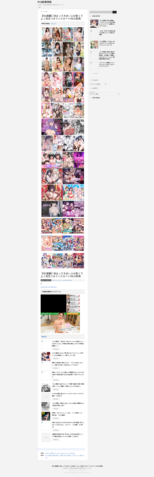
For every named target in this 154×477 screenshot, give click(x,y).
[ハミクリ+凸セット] (68, 268)
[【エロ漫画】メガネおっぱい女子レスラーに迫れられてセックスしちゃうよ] (94, 48)
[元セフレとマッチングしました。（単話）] (68, 117)
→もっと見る (94, 73)
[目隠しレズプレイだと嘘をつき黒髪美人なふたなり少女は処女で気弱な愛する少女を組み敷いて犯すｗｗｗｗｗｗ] (45, 379)
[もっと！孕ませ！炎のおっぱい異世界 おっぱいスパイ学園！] (46, 234)
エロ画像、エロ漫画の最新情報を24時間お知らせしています (77, 468)
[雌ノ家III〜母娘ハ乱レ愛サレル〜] (73, 151)
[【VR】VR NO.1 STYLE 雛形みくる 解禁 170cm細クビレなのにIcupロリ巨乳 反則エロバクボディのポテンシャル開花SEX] (68, 56)
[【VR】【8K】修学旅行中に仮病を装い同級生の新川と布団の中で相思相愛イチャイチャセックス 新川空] (57, 56)
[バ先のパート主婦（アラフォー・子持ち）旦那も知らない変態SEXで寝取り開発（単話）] (68, 102)
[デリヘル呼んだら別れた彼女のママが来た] (73, 167)
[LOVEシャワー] (46, 86)
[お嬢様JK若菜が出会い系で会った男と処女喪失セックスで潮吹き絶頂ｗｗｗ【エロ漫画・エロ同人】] (45, 441)
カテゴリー (92, 92)
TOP (39, 7)
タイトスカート (59, 280)
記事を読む (55, 349)
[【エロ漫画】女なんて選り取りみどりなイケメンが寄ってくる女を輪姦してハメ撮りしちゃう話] (45, 360)
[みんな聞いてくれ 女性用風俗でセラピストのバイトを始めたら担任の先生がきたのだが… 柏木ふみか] (46, 71)
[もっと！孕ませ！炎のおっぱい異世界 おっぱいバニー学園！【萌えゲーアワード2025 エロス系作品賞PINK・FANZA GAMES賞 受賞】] (78, 234)
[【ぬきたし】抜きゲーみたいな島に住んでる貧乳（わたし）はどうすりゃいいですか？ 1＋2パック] (57, 251)
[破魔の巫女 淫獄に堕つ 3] (73, 183)
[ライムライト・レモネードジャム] (68, 234)
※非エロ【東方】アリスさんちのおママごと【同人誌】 (60, 453)
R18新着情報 (44, 2)
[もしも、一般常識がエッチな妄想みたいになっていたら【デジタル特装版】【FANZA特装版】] (46, 117)
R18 (53, 280)
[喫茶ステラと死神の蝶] (46, 268)
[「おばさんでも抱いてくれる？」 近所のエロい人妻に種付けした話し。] (57, 41)
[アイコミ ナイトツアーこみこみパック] (57, 268)
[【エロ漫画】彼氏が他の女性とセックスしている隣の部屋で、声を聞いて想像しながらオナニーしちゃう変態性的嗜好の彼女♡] (94, 58)
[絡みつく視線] (57, 117)
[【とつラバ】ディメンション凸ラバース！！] (68, 251)
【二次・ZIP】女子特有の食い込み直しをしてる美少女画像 (107, 32)
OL (54, 280)
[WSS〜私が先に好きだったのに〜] (52, 183)
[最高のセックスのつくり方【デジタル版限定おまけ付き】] (57, 86)
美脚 (68, 280)
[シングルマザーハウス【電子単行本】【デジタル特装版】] (57, 102)
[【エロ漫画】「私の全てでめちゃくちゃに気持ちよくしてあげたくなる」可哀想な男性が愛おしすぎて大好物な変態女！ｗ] (45, 348)
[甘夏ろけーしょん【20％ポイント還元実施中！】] (57, 234)
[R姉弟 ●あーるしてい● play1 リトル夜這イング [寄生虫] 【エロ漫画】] (45, 420)
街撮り (70, 280)
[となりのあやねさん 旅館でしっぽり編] (52, 151)
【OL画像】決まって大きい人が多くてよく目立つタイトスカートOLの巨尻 (77, 466)
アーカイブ (92, 84)
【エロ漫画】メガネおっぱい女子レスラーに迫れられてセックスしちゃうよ (107, 43)
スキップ (53, 23)
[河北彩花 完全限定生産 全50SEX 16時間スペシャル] (68, 71)
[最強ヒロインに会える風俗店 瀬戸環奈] (78, 41)
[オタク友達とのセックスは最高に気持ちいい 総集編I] (52, 134)
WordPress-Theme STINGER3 (77, 470)
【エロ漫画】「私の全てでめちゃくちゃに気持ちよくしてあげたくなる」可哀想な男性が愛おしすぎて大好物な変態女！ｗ (68, 344)
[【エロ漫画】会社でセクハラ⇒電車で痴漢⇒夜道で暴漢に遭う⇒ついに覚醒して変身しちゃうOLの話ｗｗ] (45, 391)
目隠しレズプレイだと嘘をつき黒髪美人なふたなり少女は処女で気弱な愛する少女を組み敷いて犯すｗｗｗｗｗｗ (68, 375)
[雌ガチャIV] (73, 134)
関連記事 (44, 336)
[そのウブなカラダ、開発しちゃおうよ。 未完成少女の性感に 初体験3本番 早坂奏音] (78, 56)
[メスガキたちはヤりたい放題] (78, 117)
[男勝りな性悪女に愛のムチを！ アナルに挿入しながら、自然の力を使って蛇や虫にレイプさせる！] (45, 369)
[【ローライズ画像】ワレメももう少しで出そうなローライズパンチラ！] (94, 69)
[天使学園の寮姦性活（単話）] (78, 86)
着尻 (65, 280)
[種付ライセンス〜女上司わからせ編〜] (52, 167)
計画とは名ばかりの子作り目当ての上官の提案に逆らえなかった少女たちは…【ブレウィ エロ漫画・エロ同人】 (68, 425)
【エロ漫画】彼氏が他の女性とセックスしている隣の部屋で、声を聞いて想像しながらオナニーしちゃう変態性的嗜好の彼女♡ (107, 55)
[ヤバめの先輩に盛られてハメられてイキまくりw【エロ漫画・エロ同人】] (45, 400)
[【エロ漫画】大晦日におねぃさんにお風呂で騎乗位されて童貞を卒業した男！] (45, 410)
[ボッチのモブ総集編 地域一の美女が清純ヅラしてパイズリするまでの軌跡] (52, 200)
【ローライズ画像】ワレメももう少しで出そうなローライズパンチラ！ (107, 64)
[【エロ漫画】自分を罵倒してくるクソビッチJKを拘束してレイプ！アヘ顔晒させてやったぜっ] (94, 27)
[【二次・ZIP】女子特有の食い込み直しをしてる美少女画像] (94, 37)
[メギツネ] (52, 216)
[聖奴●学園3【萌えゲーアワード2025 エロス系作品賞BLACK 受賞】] (78, 268)
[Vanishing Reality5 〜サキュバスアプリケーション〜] (73, 216)
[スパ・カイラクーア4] (73, 200)
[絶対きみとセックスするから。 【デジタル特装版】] (46, 102)
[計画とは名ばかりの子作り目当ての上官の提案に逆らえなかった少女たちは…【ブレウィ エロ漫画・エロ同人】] (45, 429)
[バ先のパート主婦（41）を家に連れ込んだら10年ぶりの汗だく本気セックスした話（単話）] (68, 86)
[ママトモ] (46, 251)
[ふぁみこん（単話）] (78, 102)
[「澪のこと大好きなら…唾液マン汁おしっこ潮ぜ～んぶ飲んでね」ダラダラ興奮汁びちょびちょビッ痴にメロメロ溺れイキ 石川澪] (46, 41)
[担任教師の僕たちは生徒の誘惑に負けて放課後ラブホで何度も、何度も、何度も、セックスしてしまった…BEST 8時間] (46, 56)
